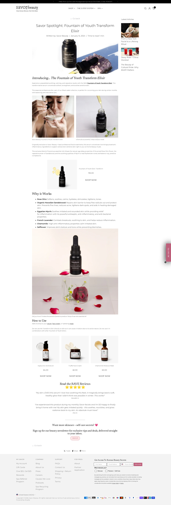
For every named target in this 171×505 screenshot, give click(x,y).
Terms (57, 482)
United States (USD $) (26, 495)
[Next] (117, 1)
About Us (40, 467)
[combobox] (122, 464)
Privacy (58, 478)
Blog (38, 463)
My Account (21, 463)
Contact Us (60, 467)
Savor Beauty (33, 498)
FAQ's (57, 463)
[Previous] (53, 1)
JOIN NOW (138, 464)
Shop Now (91, 180)
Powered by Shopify (23, 500)
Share (76, 451)
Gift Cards (20, 467)
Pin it (84, 451)
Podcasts (40, 483)
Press (38, 471)
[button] (168, 252)
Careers (39, 475)
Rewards (20, 475)
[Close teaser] (165, 262)
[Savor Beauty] (27, 8)
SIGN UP (75, 438)
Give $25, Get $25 (23, 471)
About (77, 463)
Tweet (68, 451)
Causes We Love (43, 479)
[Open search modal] (145, 8)
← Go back (75, 18)
